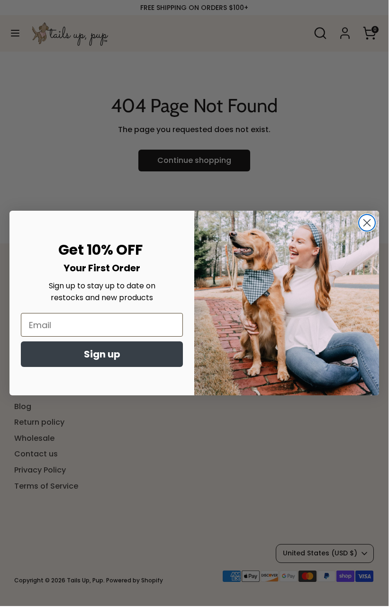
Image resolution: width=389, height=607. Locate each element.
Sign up (102, 354)
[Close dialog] (367, 222)
